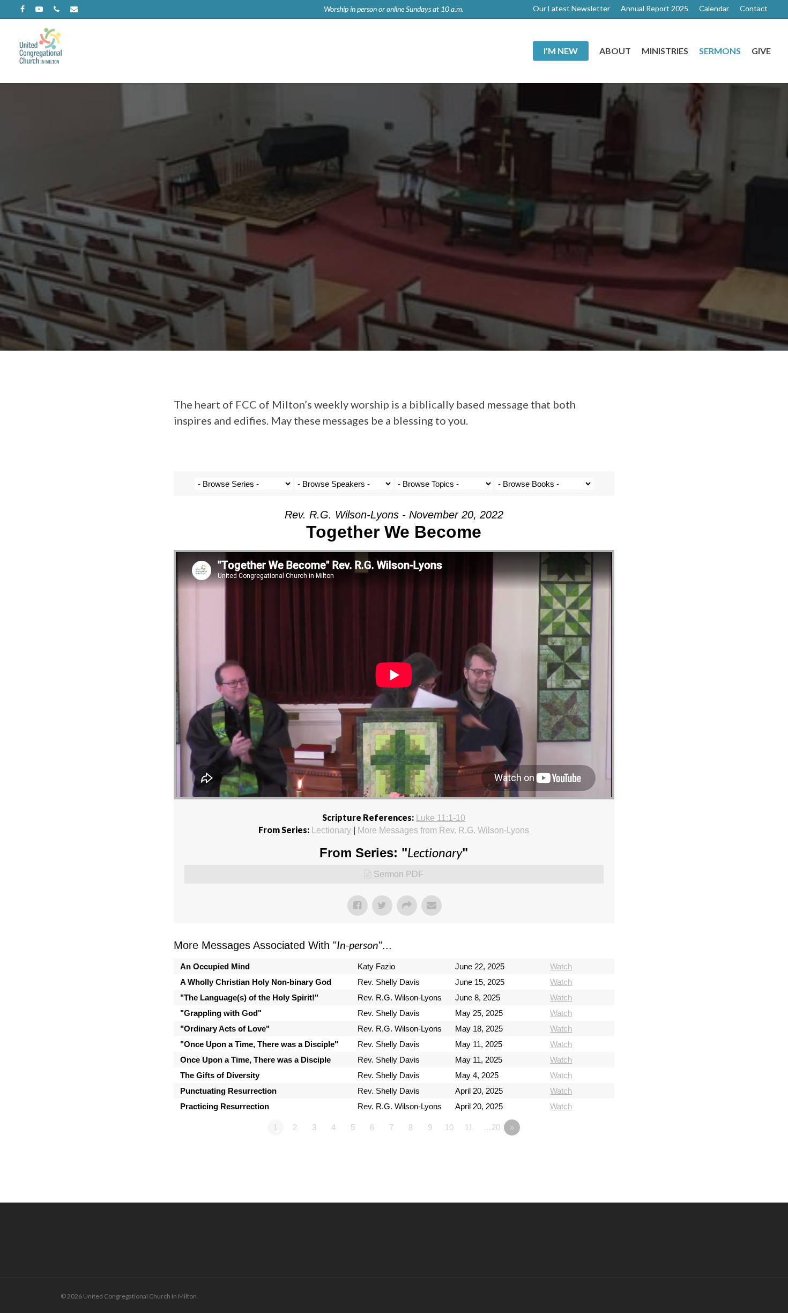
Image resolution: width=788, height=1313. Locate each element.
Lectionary (331, 830)
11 (469, 1127)
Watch (561, 966)
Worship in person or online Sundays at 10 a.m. (394, 8)
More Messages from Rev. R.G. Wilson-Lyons (443, 830)
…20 (492, 1127)
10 (449, 1127)
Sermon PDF (398, 874)
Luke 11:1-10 (440, 817)
